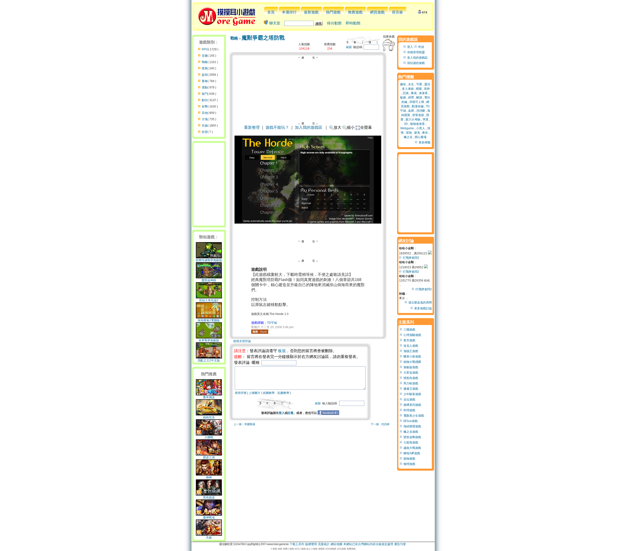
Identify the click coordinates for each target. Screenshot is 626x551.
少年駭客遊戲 (412, 394)
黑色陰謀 (209, 497)
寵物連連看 (417, 124)
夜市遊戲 (409, 340)
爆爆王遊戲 (410, 388)
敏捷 (403, 97)
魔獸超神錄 (208, 280)
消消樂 (420, 110)
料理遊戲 (409, 410)
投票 (205, 132)
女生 (411, 84)
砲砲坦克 (209, 417)
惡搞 (406, 93)
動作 (205, 100)
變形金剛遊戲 (412, 437)
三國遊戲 (409, 329)
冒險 (409, 132)
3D (406, 124)
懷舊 (205, 68)
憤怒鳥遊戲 (410, 378)
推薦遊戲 (355, 12)
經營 (411, 97)
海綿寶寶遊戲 (412, 426)
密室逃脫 (418, 115)
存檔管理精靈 (416, 52)
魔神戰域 (209, 517)
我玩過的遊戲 (416, 63)
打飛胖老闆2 (411, 257)
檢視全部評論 (242, 341)
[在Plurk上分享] (259, 331)
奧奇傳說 (209, 397)
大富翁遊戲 (410, 372)
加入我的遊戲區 (308, 127)
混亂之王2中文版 (209, 360)
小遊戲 (273, 549)
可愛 (419, 84)
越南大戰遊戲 (412, 448)
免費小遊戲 (288, 549)
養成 (414, 93)
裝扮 (427, 88)
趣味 (403, 84)
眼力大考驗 (413, 119)
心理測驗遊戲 (412, 335)
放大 (337, 127)
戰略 (205, 62)
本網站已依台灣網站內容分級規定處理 (368, 544)
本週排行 (289, 12)
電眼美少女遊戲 (413, 415)
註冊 (290, 413)
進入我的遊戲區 (417, 57)
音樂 (205, 55)
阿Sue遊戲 (410, 421)
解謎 (419, 97)
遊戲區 (321, 549)
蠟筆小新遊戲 (412, 356)
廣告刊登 (400, 544)
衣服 (205, 125)
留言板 (397, 12)
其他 (205, 113)
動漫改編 (418, 106)
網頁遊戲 (377, 12)
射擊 (205, 106)
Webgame (407, 128)
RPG (205, 49)
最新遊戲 (311, 12)
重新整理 (252, 127)
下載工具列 (297, 544)
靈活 (427, 84)
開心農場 (420, 137)
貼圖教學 (283, 393)
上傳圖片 (254, 393)
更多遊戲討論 (423, 308)
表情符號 (240, 393)
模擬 (419, 88)
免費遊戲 (351, 549)
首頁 (271, 12)
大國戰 (208, 437)
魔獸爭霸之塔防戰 (263, 38)
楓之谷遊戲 (410, 431)
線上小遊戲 (311, 549)
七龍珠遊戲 (410, 442)
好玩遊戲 (341, 549)
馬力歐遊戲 (410, 383)
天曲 (209, 537)
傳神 (209, 477)
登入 (282, 413)
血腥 (411, 110)
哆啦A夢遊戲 (411, 453)
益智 (205, 74)
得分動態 (334, 23)
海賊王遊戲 (410, 351)
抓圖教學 (269, 393)
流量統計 (324, 544)
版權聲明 (311, 544)
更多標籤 (424, 142)
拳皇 (425, 132)
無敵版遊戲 (410, 367)
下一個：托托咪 (380, 424)
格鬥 (205, 94)
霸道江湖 (209, 457)
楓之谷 (408, 137)
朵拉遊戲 (409, 399)
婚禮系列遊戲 (412, 405)
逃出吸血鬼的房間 (420, 302)
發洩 (417, 132)
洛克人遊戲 (410, 345)
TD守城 (272, 322)
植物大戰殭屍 (412, 362)
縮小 (351, 127)
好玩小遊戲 (300, 549)
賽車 (205, 81)
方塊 (205, 119)
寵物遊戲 (409, 458)
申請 (421, 47)
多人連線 (408, 88)
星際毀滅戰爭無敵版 (209, 260)
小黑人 (420, 128)
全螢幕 (366, 127)
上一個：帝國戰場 (244, 424)
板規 (282, 351)
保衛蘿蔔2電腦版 (209, 320)
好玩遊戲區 (330, 549)
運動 (205, 87)
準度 (425, 119)
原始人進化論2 (208, 300)
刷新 (349, 47)
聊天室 (274, 23)
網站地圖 (336, 544)
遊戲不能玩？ (277, 127)
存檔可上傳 (416, 102)
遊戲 (280, 549)
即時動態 (353, 23)
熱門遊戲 (333, 12)
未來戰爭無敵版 (209, 340)
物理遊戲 (409, 464)
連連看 (423, 93)
